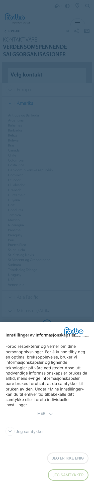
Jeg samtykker (68, 474)
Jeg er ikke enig (68, 458)
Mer (41, 413)
